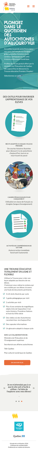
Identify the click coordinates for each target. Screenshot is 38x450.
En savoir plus (17, 362)
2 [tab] (19, 401)
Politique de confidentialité (19, 445)
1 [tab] (16, 401)
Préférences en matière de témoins (19, 447)
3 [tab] (22, 401)
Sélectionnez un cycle (12, 76)
